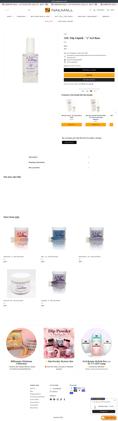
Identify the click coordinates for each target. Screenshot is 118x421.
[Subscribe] (52, 217)
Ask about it (102, 411)
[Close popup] (114, 400)
